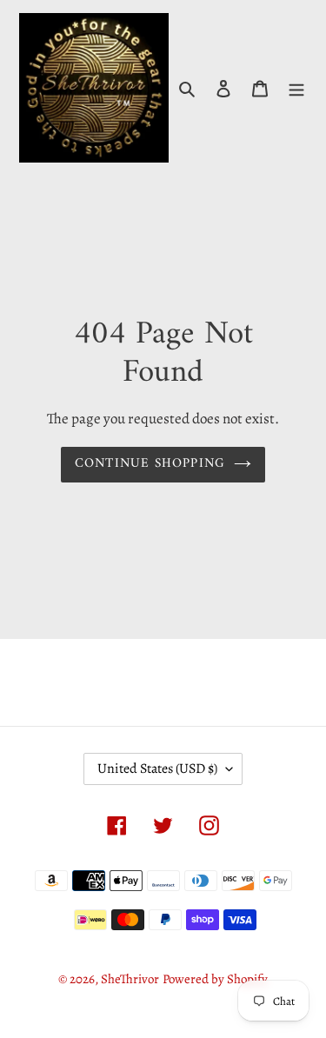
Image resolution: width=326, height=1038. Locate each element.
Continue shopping (150, 464)
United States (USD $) (157, 768)
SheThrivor (130, 979)
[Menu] (296, 88)
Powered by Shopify (215, 979)
